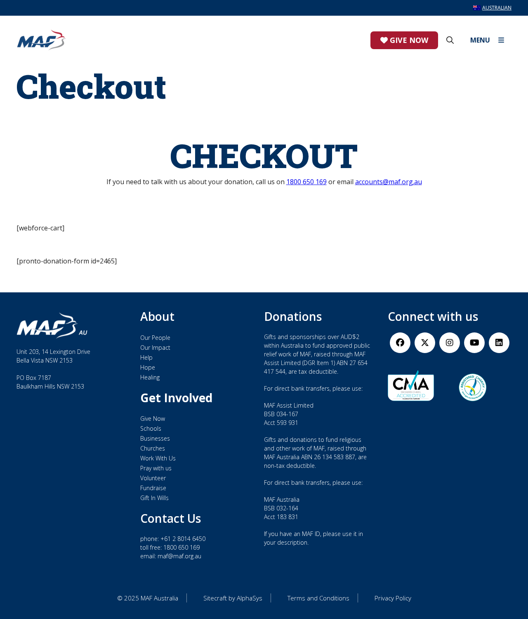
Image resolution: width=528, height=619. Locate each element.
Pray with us (156, 468)
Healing (150, 377)
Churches (152, 448)
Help (146, 357)
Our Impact (155, 347)
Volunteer (153, 478)
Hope (147, 367)
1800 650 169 (306, 181)
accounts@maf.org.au (388, 181)
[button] (450, 40)
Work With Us (158, 458)
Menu (480, 40)
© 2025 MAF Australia (147, 598)
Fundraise (153, 488)
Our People (155, 338)
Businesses (155, 438)
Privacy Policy (393, 598)
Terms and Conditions (318, 598)
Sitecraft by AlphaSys (232, 598)
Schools (150, 428)
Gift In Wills (154, 498)
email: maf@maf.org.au (170, 556)
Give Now (408, 40)
